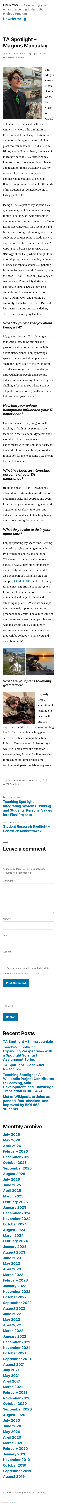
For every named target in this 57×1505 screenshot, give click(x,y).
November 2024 (17, 1219)
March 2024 (13, 1235)
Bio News (10, 5)
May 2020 (11, 1432)
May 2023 (11, 1263)
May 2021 (11, 1376)
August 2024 (14, 1230)
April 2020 (12, 1437)
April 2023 (12, 1269)
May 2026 (11, 1140)
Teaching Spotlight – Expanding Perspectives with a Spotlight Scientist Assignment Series (27, 1053)
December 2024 (17, 1213)
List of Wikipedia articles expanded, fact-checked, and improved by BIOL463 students (27, 1103)
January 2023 (14, 1286)
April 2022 (12, 1325)
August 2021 (14, 1364)
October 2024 (15, 1224)
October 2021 (14, 1353)
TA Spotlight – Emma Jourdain (28, 1041)
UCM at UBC (22, 581)
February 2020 (15, 1448)
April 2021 (11, 1381)
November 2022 (16, 1292)
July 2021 (11, 1370)
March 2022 (13, 1331)
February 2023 (15, 1280)
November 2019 (16, 1460)
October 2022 (15, 1297)
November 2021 (16, 1348)
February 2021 (15, 1392)
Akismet (15, 1502)
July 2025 (11, 1179)
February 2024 (15, 1241)
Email (6, 935)
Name (7, 919)
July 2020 (11, 1420)
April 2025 (12, 1191)
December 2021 (16, 1342)
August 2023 (14, 1252)
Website (7, 951)
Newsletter (12, 19)
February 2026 (15, 1151)
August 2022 (14, 1308)
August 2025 (14, 1174)
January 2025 (14, 1207)
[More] (25, 19)
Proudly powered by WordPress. (30, 1492)
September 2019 (17, 1471)
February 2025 (15, 1202)
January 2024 (14, 1247)
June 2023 (12, 1258)
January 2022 (14, 1336)
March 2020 (13, 1443)
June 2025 (12, 1185)
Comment (9, 880)
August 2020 (14, 1415)
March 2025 (13, 1196)
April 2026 (12, 1146)
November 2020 (17, 1398)
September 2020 (17, 1409)
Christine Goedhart (16, 53)
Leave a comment (15, 57)
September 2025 (17, 1168)
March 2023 (13, 1275)
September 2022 (17, 1303)
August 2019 (14, 1476)
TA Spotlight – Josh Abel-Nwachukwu (24, 1067)
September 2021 (17, 1359)
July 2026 (11, 1134)
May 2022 (11, 1319)
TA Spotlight (12, 784)
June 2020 (12, 1426)
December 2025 (16, 1157)
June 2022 (12, 1314)
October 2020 (15, 1404)
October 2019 (14, 1465)
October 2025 (15, 1163)
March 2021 (13, 1387)
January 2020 (14, 1454)
